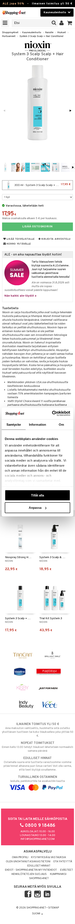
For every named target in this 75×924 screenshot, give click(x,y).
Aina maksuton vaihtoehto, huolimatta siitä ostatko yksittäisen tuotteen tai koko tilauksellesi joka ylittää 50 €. (37, 730)
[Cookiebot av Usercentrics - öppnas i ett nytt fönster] (53, 413)
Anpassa (35, 507)
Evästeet (66, 870)
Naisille (49, 32)
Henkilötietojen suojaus (29, 874)
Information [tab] (37, 424)
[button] (69, 23)
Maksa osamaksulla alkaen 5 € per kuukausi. (29, 218)
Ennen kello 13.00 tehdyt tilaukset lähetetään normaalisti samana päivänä (37, 747)
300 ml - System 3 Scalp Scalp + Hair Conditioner (43, 185)
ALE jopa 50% (13, 3)
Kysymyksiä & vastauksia (48, 857)
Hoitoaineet (8, 36)
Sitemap (53, 908)
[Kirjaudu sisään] (61, 23)
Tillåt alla (37, 495)
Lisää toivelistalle (20, 239)
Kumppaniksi (58, 874)
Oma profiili (20, 857)
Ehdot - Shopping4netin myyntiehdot (31, 870)
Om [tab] (61, 424)
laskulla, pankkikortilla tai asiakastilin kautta (37, 779)
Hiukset (61, 32)
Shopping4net (10, 32)
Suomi (36, 913)
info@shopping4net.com (38, 839)
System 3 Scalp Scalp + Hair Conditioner (41, 36)
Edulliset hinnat (38, 866)
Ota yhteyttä (62, 861)
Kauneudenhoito (31, 32)
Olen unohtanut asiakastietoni (28, 861)
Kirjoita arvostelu (56, 239)
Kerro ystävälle (18, 244)
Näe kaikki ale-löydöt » (20, 296)
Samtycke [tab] (13, 424)
